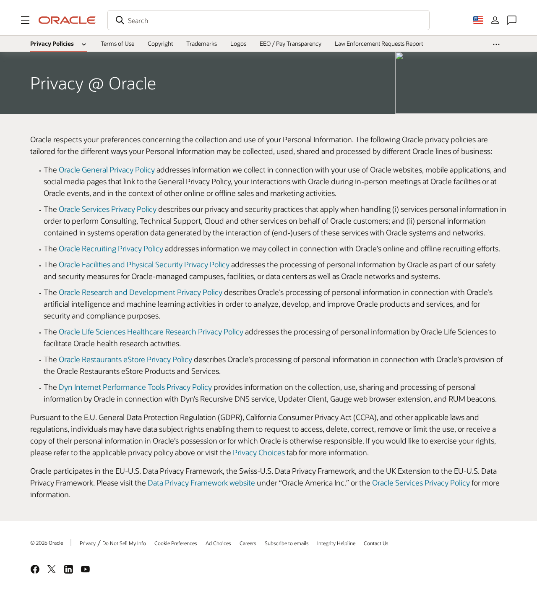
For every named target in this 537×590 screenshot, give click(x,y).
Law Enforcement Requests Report (379, 43)
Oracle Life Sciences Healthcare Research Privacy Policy (151, 331)
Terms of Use (117, 43)
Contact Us (376, 543)
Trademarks (201, 43)
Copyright (160, 43)
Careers (248, 543)
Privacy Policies (52, 43)
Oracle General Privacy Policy (107, 169)
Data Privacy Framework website (201, 483)
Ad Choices (218, 543)
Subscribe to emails (287, 543)
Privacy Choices (259, 452)
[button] (25, 20)
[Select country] (478, 20)
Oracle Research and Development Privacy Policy (140, 292)
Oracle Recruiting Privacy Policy (111, 248)
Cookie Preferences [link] (175, 543)
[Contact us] (512, 20)
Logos (238, 43)
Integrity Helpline (336, 543)
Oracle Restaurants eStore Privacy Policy (125, 359)
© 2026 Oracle (46, 542)
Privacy (88, 543)
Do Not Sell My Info (124, 543)
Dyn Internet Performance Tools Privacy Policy (135, 387)
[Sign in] (495, 20)
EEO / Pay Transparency (290, 43)
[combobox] (268, 20)
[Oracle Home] (67, 20)
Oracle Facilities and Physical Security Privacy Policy (144, 264)
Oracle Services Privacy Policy (107, 209)
